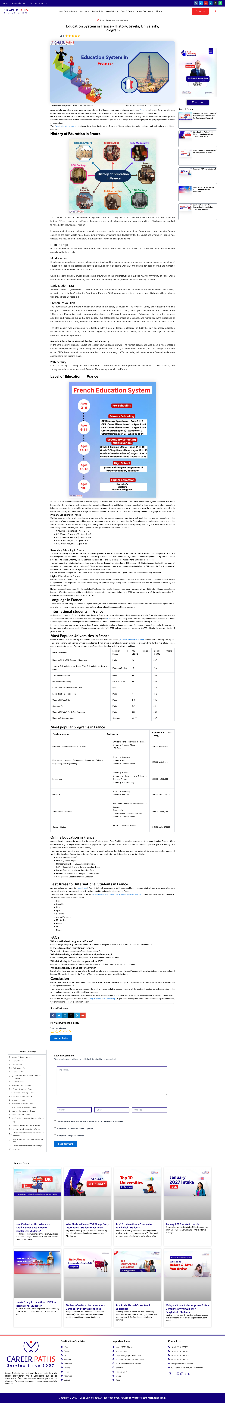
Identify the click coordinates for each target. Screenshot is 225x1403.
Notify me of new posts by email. (70, 1135)
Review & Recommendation (104, 11)
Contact (199, 11)
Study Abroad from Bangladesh (117, 20)
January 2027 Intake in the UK (204, 146)
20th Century (19, 1082)
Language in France (18, 1100)
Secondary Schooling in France (23, 1093)
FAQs (13, 1122)
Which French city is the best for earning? (27, 1146)
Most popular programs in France (23, 1111)
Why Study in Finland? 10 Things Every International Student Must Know (203, 126)
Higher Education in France (22, 1096)
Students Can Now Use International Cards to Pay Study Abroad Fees (203, 170)
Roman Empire (18, 1061)
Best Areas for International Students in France (28, 1118)
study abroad (82, 888)
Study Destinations (66, 11)
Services (83, 11)
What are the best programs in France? (26, 1125)
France (142, 110)
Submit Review (61, 1038)
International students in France (22, 1104)
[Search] (214, 43)
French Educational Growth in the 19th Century (27, 1076)
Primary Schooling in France (22, 1089)
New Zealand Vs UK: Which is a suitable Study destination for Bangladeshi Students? (204, 115)
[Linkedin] (178, 1373)
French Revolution (19, 1072)
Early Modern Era (19, 1068)
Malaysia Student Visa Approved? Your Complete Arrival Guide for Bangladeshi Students (187, 1255)
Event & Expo (126, 11)
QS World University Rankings (131, 640)
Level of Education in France (21, 1085)
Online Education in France (21, 1114)
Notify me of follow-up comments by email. (75, 1128)
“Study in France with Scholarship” (102, 998)
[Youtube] (174, 1373)
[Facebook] (170, 1373)
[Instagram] (181, 1373)
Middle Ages (17, 1064)
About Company (144, 11)
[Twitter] (185, 1373)
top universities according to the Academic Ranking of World (116, 894)
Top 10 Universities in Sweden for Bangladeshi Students (204, 136)
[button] (216, 11)
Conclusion (16, 1149)
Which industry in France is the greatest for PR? (28, 1140)
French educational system (66, 126)
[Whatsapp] (189, 1373)
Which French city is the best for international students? (29, 1134)
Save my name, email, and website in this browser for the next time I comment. (91, 1121)
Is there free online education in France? (26, 1129)
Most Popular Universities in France (24, 1107)
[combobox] (194, 43)
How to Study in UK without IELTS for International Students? (203, 159)
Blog (158, 11)
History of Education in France (22, 1057)
